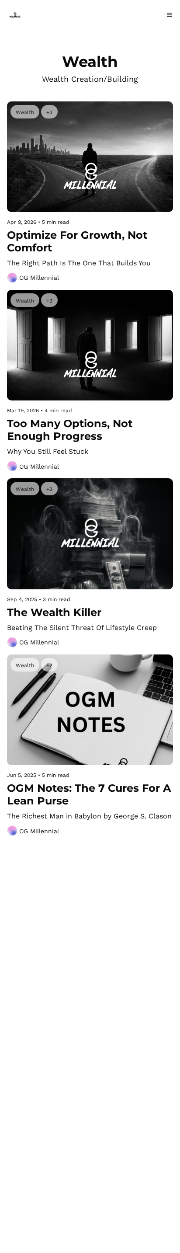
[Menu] (169, 14)
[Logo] (15, 15)
